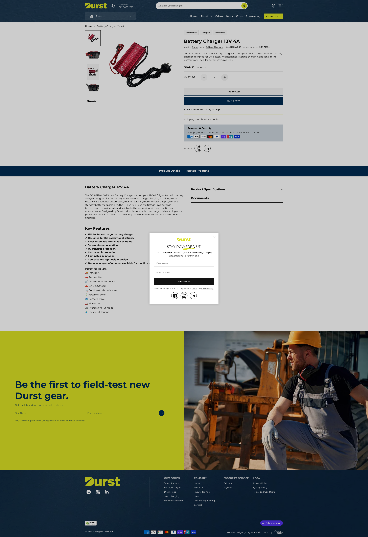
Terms (194, 288)
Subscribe (182, 282)
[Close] (214, 237)
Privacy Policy (207, 288)
